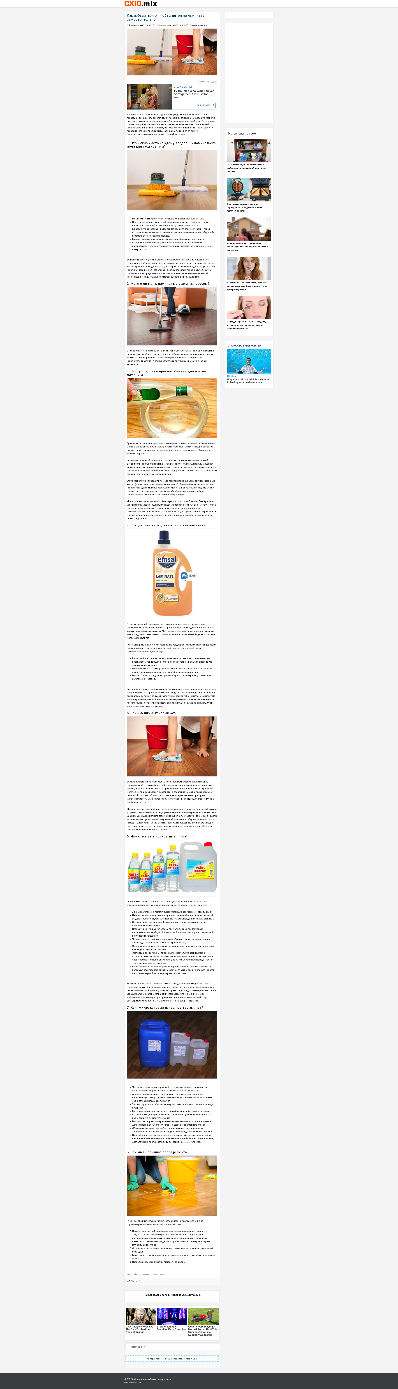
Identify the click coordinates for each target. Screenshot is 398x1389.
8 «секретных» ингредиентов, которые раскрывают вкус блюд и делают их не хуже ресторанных (247, 286)
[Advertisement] (249, 72)
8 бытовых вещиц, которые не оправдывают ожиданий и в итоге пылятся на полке (244, 207)
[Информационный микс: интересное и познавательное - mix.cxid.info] (140, 6)
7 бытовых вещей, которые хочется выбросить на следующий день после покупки (246, 168)
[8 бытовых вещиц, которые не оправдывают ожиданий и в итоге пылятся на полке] (249, 189)
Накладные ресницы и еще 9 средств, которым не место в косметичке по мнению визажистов (246, 325)
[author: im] (128, 25)
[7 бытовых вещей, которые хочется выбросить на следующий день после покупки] (249, 150)
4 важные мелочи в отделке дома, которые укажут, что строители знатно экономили (247, 246)
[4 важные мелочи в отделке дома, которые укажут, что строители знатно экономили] (249, 229)
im (130, 25)
